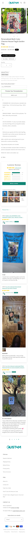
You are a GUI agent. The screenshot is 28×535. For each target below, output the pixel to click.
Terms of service (7, 472)
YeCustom (8, 529)
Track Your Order (7, 488)
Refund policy (22, 529)
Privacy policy (6, 468)
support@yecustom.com (19, 510)
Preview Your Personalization (14, 91)
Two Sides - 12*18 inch (8, 55)
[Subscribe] (21, 519)
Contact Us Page (15, 507)
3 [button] (14, 439)
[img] (5, 219)
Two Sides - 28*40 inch (8, 59)
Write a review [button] (14, 183)
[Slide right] (17, 36)
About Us (5, 481)
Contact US (5, 484)
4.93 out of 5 (18, 167)
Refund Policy (6, 465)
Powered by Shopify (14, 529)
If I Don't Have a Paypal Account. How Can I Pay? (13, 495)
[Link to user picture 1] (14, 249)
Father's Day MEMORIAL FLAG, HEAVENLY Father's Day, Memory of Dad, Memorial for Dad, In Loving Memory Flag (12, 217)
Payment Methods (7, 458)
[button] (3, 2)
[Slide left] (10, 36)
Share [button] (4, 157)
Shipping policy (22, 531)
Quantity (3, 62)
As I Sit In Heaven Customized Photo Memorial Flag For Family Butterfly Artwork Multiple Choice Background (13, 367)
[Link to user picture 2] (4, 350)
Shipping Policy (6, 461)
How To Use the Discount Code (10, 491)
